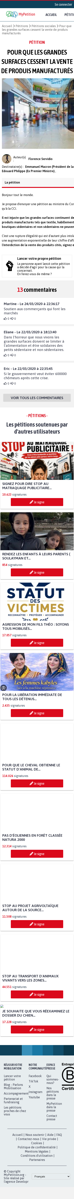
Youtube (34, 1136)
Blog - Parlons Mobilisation (13, 1125)
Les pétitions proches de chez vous (15, 1149)
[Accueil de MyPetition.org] (21, 14)
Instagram (35, 1130)
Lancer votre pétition (12, 1116)
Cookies (36, 1181)
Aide (50, 1173)
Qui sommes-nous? (52, 1118)
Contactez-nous (28, 1177)
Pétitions (22, 26)
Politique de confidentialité (37, 1186)
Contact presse (51, 1156)
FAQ (59, 1173)
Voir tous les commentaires (37, 401)
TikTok (33, 1120)
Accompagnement (16, 1132)
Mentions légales (36, 1190)
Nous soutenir (34, 1173)
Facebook (35, 1114)
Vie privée (49, 1177)
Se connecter (63, 4)
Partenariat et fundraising (13, 1139)
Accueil (51, 15)
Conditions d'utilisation (37, 1194)
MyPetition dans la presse (54, 1146)
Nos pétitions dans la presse (52, 1132)
